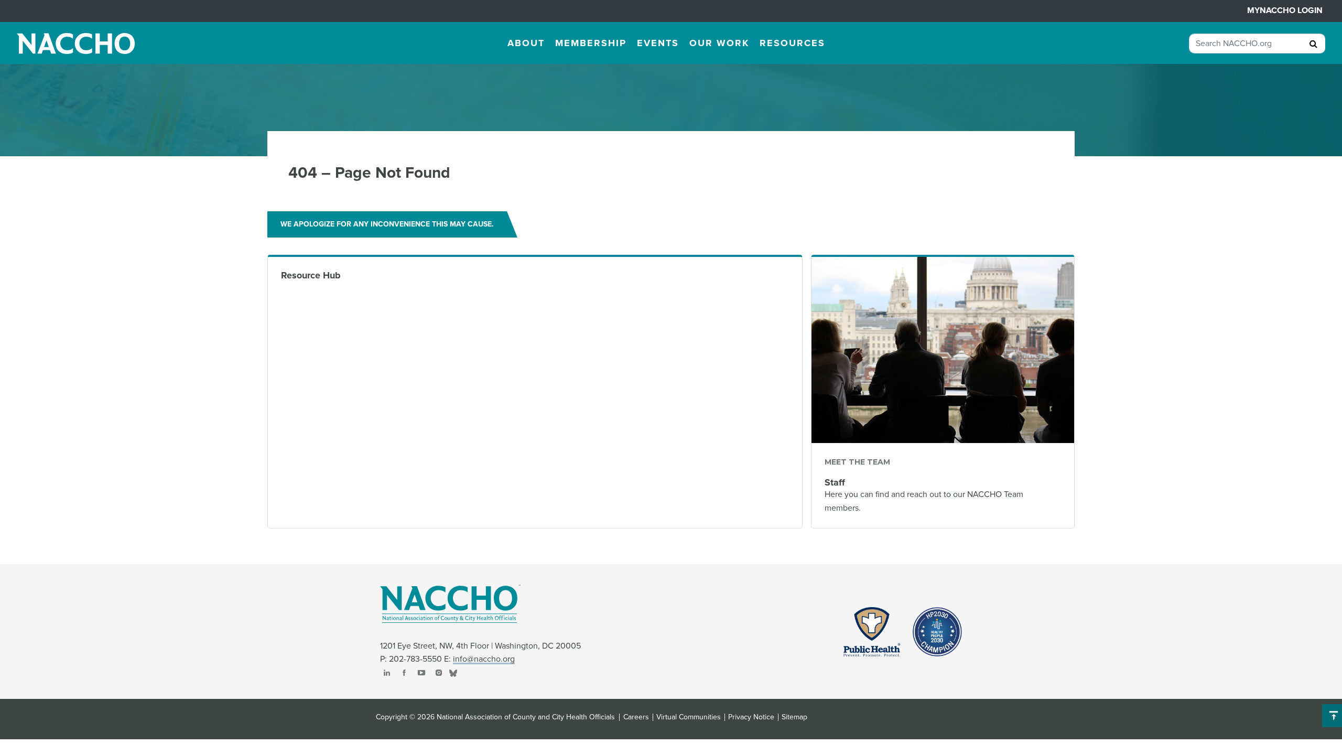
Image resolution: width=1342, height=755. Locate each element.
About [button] (526, 43)
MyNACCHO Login (1285, 10)
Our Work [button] (719, 43)
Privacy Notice (751, 717)
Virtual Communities (688, 717)
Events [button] (658, 43)
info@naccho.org (484, 659)
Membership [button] (590, 43)
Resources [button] (792, 43)
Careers (636, 717)
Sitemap (794, 717)
